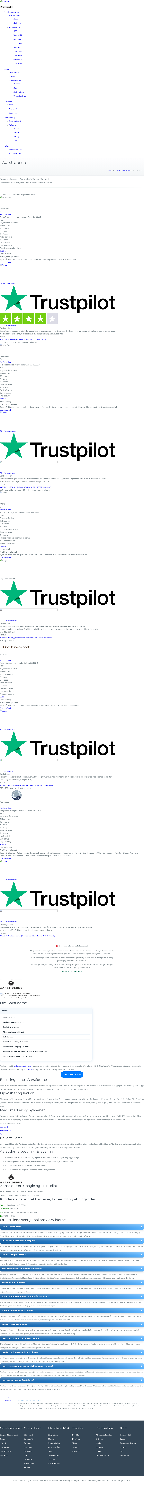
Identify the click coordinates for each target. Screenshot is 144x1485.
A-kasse (7, 146)
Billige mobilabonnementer (9, 1435)
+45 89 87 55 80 (6, 785)
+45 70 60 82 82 (6, 339)
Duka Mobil (18, 35)
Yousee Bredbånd (20, 96)
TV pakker (8, 101)
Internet (7, 69)
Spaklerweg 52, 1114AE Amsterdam (39, 638)
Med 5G (3, 1443)
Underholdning (9, 118)
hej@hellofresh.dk (18, 487)
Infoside (123, 1447)
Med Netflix (4, 1455)
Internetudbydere (15, 80)
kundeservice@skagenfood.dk (22, 936)
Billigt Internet (14, 72)
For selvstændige (15, 153)
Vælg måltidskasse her (72, 1074)
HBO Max (17, 23)
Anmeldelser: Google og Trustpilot (16, 1047)
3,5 (8, 473)
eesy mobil (17, 39)
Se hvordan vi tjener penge (72, 971)
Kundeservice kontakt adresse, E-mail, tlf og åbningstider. (25, 1051)
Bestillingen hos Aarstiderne (13, 1022)
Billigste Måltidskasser (123, 170)
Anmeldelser (124, 1455)
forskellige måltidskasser (22, 1066)
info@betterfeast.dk (19, 339)
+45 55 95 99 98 (6, 638)
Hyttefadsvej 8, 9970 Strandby (44, 936)
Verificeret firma (5, 214)
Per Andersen (26, 993)
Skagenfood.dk (5, 1130)
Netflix (16, 19)
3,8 (8, 431)
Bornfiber (17, 84)
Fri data (2, 1439)
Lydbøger (12, 125)
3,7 (8, 771)
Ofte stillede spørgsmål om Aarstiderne (17, 1056)
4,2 (8, 325)
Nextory (16, 137)
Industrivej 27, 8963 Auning (36, 339)
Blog (121, 1451)
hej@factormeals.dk (19, 638)
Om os (122, 1439)
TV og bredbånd (54, 1447)
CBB (15, 31)
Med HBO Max (5, 1451)
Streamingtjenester (15, 121)
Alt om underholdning (104, 1435)
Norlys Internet (19, 92)
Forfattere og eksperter (128, 1443)
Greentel (17, 47)
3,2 (8, 621)
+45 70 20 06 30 (6, 936)
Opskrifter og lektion (11, 1027)
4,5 (8, 922)
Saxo (15, 141)
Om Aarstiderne (9, 1017)
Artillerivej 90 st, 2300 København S (38, 487)
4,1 (8, 880)
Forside (109, 170)
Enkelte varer (8, 1037)
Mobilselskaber (14, 28)
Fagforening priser (15, 149)
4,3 (8, 729)
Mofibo (16, 128)
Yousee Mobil (18, 63)
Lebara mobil (18, 51)
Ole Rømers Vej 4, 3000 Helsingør (42, 785)
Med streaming (14, 15)
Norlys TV (13, 109)
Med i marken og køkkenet (13, 1032)
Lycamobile (18, 55)
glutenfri (29, 1069)
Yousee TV (13, 113)
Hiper (16, 88)
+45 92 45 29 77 (6, 487)
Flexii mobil (18, 43)
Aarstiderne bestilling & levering (15, 1042)
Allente (11, 105)
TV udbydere (76, 1439)
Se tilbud (3, 251)
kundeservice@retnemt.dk (21, 785)
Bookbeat (17, 132)
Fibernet (12, 76)
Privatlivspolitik (125, 1435)
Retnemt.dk (4, 1127)
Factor (2, 1134)
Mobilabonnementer (11, 12)
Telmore (27, 1467)
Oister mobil (18, 59)
